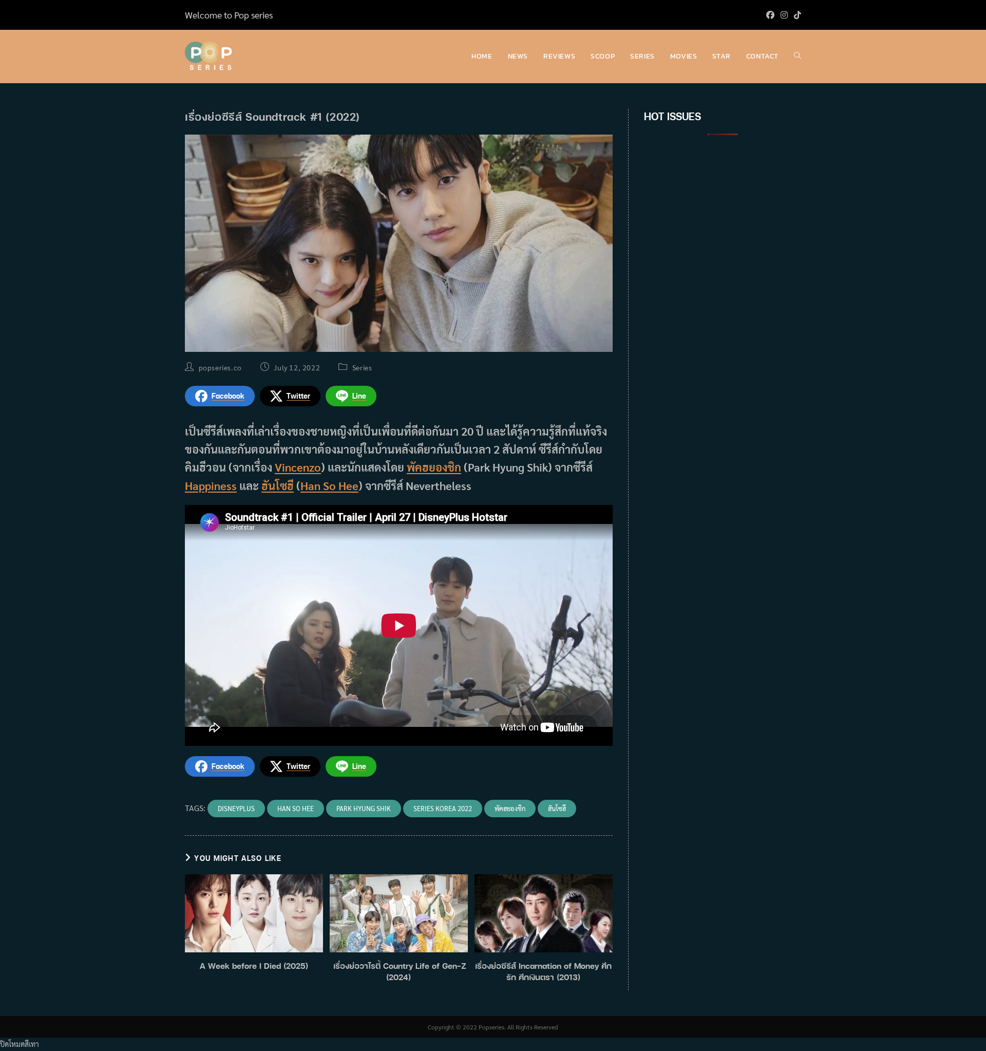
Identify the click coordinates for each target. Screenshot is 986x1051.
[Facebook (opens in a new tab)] (770, 15)
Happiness (211, 485)
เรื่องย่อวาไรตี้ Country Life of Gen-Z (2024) (398, 971)
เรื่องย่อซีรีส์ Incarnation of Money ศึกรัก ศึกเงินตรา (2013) (543, 971)
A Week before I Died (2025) (254, 965)
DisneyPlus (236, 808)
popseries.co (220, 367)
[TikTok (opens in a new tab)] (796, 15)
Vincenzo (298, 467)
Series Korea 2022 (442, 808)
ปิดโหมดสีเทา (19, 1043)
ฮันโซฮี (277, 485)
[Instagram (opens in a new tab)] (784, 15)
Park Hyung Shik (363, 808)
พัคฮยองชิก (434, 467)
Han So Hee (329, 485)
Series (362, 367)
